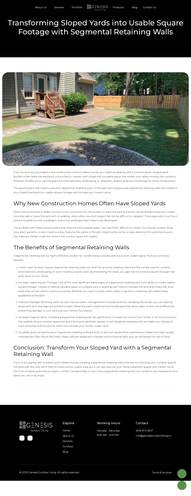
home (97, 7)
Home (66, 430)
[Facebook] (21, 438)
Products (118, 7)
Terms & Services (162, 472)
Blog (134, 7)
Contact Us (149, 7)
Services (59, 7)
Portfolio (77, 7)
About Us (40, 7)
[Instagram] (30, 438)
